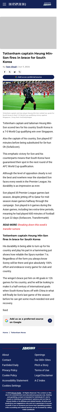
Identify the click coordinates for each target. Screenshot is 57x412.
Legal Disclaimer (44, 375)
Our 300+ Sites (43, 359)
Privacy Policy (9, 370)
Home (5, 332)
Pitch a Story (41, 365)
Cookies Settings (11, 385)
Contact (6, 359)
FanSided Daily (10, 365)
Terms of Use (42, 370)
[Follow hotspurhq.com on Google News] (50, 321)
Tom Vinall (11, 67)
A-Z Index (40, 380)
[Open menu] (4, 4)
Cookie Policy (9, 375)
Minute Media (16, 393)
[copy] (20, 72)
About (5, 354)
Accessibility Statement (15, 380)
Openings (40, 354)
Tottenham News (18, 332)
